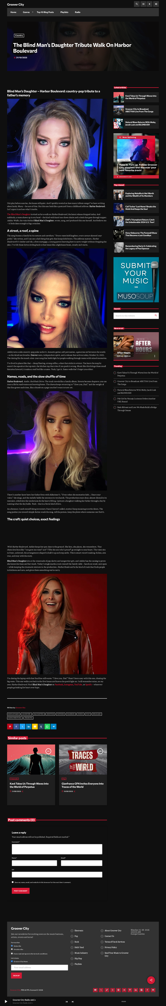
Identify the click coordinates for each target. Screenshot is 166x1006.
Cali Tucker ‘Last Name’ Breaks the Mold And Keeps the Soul (140, 207)
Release (97, 714)
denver (50, 714)
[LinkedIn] (135, 990)
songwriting (14, 718)
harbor (71, 714)
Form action (15, 942)
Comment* (16, 842)
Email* (63, 858)
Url (13, 869)
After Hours (123, 352)
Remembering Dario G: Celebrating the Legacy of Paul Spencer (140, 247)
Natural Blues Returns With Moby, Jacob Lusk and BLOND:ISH (140, 123)
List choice (15, 958)
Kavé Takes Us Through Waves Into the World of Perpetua (29, 785)
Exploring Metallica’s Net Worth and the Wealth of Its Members (139, 194)
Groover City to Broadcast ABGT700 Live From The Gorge (139, 110)
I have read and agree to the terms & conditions (30, 954)
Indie (80, 714)
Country (19, 35)
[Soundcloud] (124, 990)
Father (60, 714)
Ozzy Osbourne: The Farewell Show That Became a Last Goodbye (141, 234)
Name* (14, 858)
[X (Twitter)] (101, 990)
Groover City (20, 707)
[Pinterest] (130, 990)
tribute (28, 718)
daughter (39, 714)
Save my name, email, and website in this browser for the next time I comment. (43, 882)
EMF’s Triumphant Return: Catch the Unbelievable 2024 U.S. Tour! (139, 221)
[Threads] (112, 990)
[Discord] (153, 990)
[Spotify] (118, 990)
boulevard (13, 714)
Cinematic (14, 779)
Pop (88, 714)
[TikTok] (107, 990)
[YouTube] (95, 990)
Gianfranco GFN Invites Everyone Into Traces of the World (82, 785)
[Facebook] (147, 990)
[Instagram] (141, 990)
